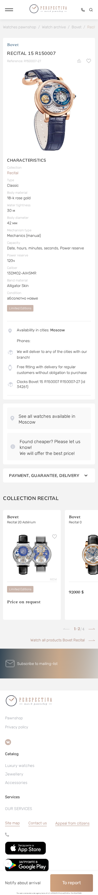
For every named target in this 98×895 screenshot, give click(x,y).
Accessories (16, 782)
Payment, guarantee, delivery (44, 475)
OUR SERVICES (18, 808)
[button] (9, 10)
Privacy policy (16, 727)
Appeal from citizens (72, 823)
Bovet (13, 45)
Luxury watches (19, 765)
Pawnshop (14, 718)
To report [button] (71, 882)
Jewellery (14, 774)
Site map (12, 823)
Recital (12, 173)
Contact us (37, 823)
